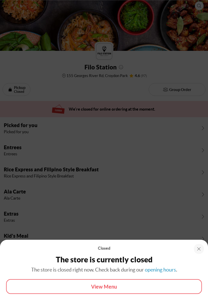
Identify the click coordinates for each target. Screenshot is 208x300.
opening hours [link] (160, 270)
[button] (199, 249)
